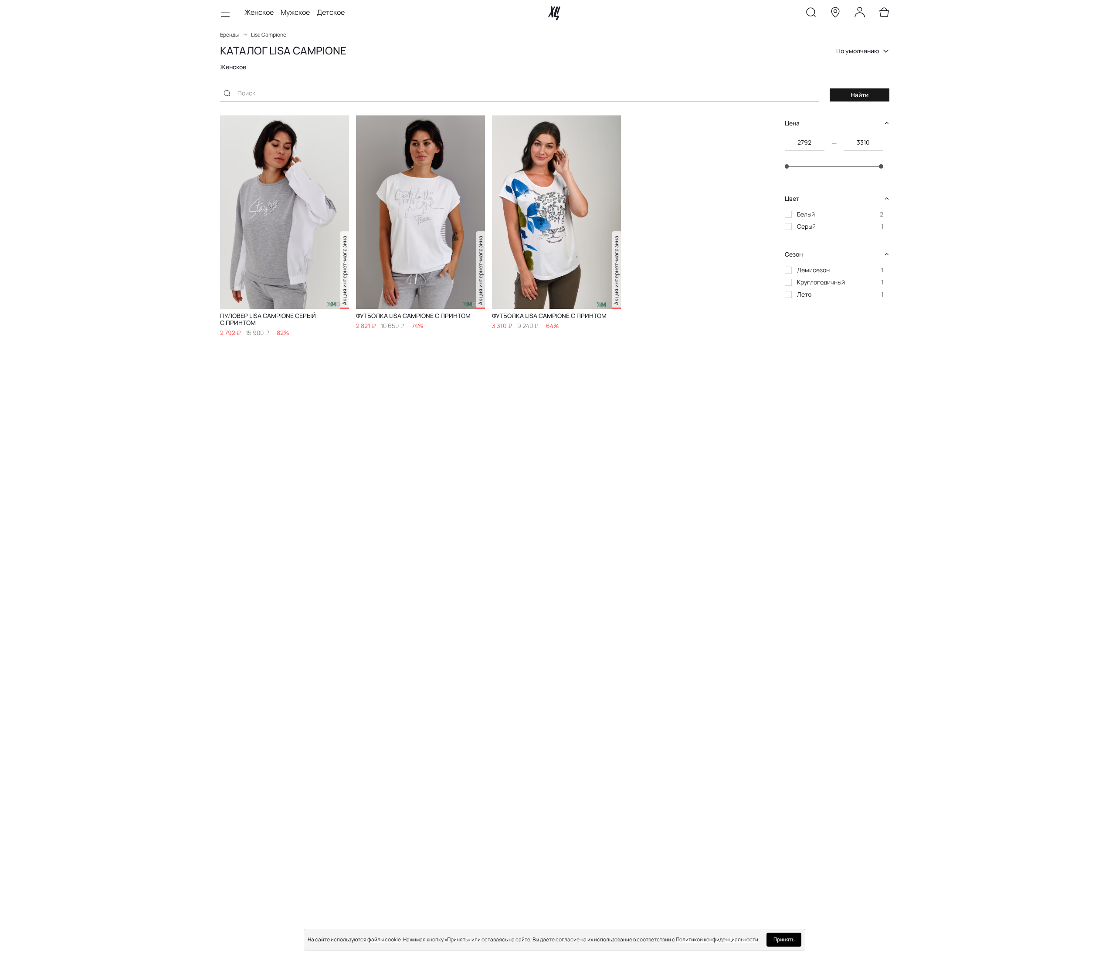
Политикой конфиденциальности (717, 939)
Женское (259, 12)
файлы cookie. (384, 939)
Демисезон (813, 270)
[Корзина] (884, 14)
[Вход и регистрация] (860, 14)
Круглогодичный (821, 282)
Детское (331, 12)
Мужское (295, 12)
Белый (806, 214)
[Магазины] (835, 14)
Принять (783, 939)
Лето (804, 294)
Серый (806, 226)
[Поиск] (811, 14)
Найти (859, 95)
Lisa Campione (268, 34)
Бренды (229, 34)
